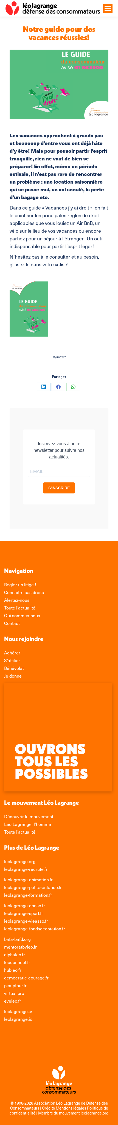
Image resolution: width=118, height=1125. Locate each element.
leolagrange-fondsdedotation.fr (34, 928)
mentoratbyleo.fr (20, 947)
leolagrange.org (19, 861)
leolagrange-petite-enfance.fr (33, 887)
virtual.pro (14, 993)
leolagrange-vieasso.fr (26, 921)
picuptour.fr (15, 985)
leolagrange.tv (18, 1011)
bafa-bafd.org (17, 939)
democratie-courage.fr (26, 978)
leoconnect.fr (17, 962)
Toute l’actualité (19, 832)
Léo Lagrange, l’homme (27, 824)
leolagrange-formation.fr (28, 895)
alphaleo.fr (14, 954)
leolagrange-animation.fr (28, 879)
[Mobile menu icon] (108, 8)
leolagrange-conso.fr (24, 905)
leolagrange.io (18, 1019)
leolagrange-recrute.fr (25, 869)
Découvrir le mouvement (28, 816)
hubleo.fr (12, 970)
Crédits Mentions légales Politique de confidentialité (59, 1110)
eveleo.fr (12, 1001)
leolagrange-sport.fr (23, 913)
